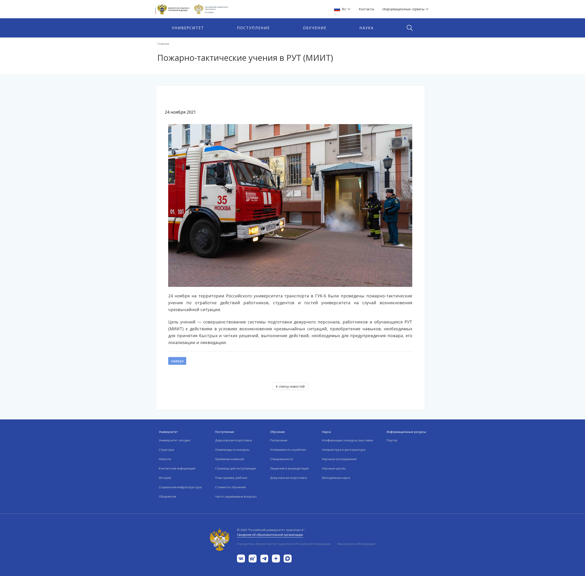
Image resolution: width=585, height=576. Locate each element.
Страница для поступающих (235, 468)
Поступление (253, 27)
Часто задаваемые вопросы (236, 496)
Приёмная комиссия (229, 459)
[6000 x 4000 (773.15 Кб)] (290, 205)
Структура (166, 450)
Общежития (167, 496)
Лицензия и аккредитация (289, 468)
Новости (165, 459)
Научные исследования (339, 459)
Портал (392, 440)
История (165, 478)
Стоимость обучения (230, 487)
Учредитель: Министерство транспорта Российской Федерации (284, 544)
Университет (188, 27)
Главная (163, 44)
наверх (177, 360)
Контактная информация (177, 468)
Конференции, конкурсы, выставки (347, 440)
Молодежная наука (336, 478)
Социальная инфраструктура (180, 487)
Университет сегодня (174, 440)
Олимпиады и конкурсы (232, 450)
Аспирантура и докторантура (343, 450)
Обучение (315, 27)
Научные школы (334, 468)
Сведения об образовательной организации (270, 535)
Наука (366, 27)
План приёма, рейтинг (231, 478)
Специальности (281, 459)
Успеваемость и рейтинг (288, 450)
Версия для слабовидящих (357, 544)
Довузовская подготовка (233, 440)
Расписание (278, 440)
